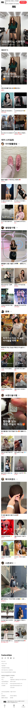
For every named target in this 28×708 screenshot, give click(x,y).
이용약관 (3, 665)
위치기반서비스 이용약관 (7, 670)
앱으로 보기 (23, 2)
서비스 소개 (4, 663)
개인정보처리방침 (5, 667)
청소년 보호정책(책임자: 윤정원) (8, 672)
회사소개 (3, 661)
